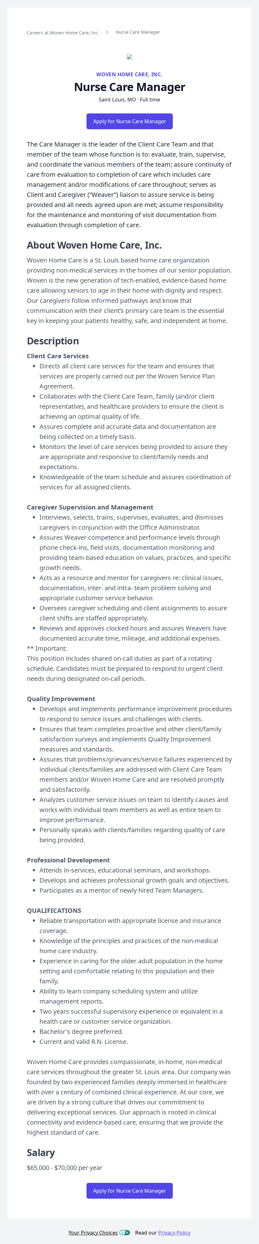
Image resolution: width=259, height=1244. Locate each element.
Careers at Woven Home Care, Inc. (63, 33)
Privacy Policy (174, 1232)
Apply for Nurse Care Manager (129, 121)
